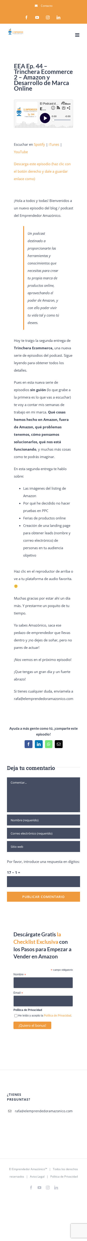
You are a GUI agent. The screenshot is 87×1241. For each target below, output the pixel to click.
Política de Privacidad (57, 1015)
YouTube (21, 151)
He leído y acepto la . (45, 1015)
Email (18, 993)
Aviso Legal (37, 1176)
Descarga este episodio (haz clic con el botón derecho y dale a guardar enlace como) (42, 171)
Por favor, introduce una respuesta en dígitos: (43, 861)
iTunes (54, 144)
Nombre (19, 975)
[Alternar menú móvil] (77, 35)
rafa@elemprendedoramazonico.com (21, 1111)
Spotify (39, 144)
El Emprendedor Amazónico (27, 1169)
